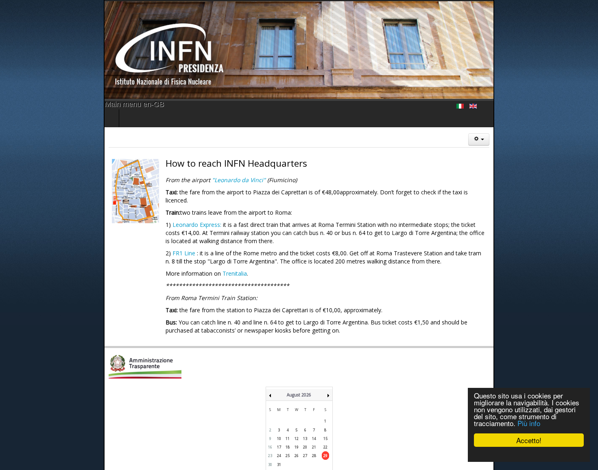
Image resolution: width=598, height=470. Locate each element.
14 (314, 414)
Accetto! (528, 440)
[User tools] (582, 139)
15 (325, 414)
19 (297, 422)
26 (297, 431)
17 (279, 422)
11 (288, 414)
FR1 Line (118, 237)
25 (288, 431)
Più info (528, 423)
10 (279, 414)
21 (314, 422)
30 (270, 440)
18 (288, 422)
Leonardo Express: (131, 216)
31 (279, 440)
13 (305, 414)
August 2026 (299, 370)
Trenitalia (169, 257)
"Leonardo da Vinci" (174, 180)
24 (279, 431)
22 (325, 422)
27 (305, 431)
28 (314, 431)
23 (270, 431)
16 (270, 422)
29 (325, 431)
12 (297, 414)
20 (305, 422)
